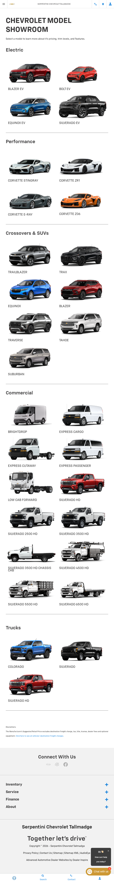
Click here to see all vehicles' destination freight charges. (40, 736)
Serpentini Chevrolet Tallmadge (67, 846)
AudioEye (85, 853)
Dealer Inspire (80, 860)
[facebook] (65, 764)
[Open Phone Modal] (95, 4)
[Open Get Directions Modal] (103, 4)
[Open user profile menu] (110, 4)
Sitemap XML (71, 853)
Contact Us (46, 853)
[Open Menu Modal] (3, 4)
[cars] (48, 764)
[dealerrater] (57, 764)
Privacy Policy (30, 853)
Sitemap (58, 853)
